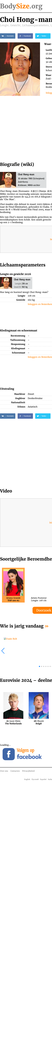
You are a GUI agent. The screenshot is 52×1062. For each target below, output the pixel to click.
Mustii (39, 722)
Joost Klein (13, 722)
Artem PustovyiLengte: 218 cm (39, 599)
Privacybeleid (28, 771)
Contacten (15, 771)
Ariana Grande (13, 599)
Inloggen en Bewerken (40, 304)
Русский (35, 779)
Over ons (4, 771)
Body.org (21, 6)
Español (43, 779)
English (27, 779)
